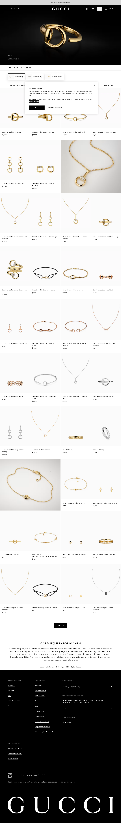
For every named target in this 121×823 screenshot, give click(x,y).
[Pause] (112, 2)
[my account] (93, 8)
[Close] (94, 85)
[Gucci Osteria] (20, 775)
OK (36, 107)
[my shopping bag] (87, 8)
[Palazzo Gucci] (36, 775)
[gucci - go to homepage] (60, 9)
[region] (61, 98)
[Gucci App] (10, 775)
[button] (60, 625)
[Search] (99, 9)
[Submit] (111, 686)
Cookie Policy (34, 101)
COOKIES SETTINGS (42, 721)
